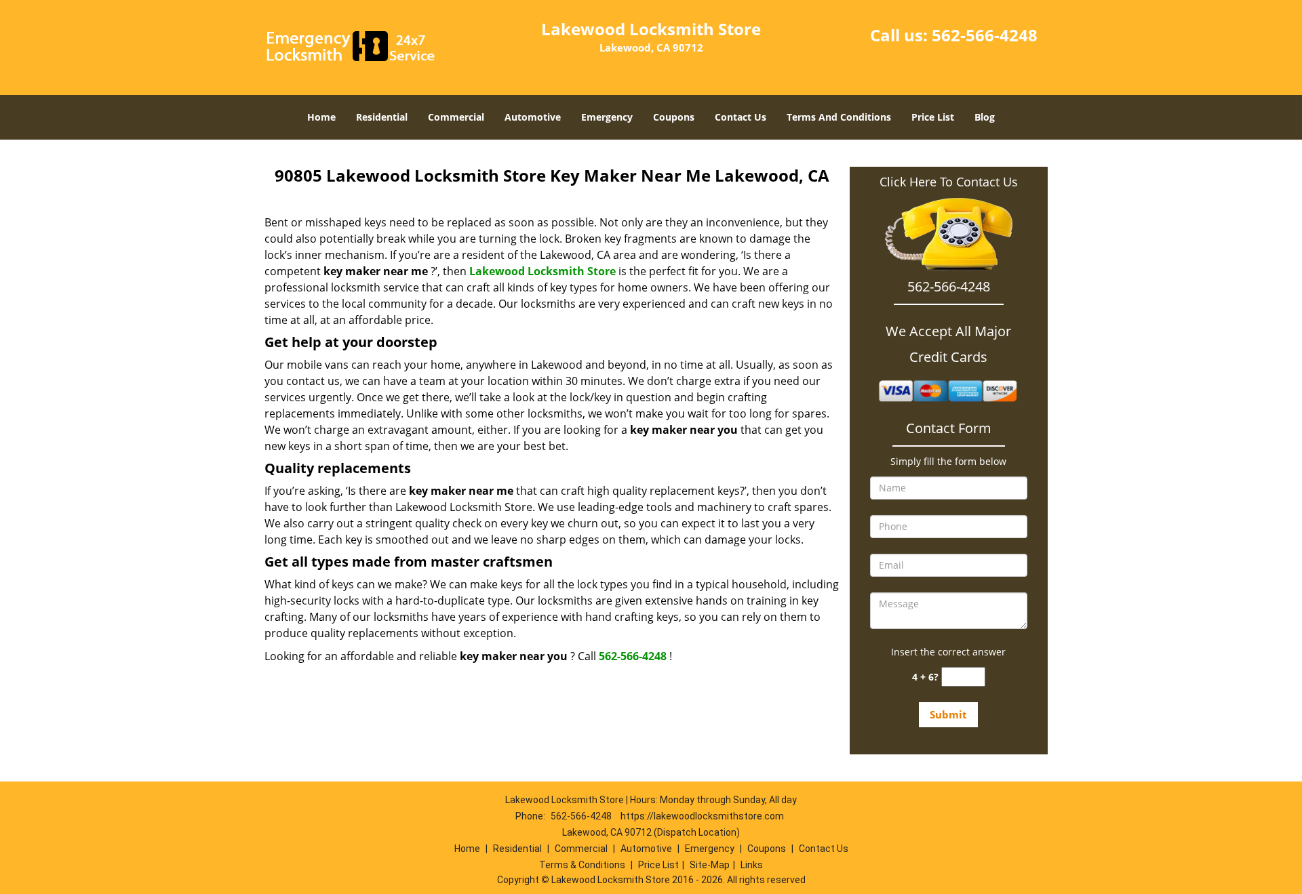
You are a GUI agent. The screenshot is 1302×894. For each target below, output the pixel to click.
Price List (932, 116)
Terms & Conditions (582, 864)
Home (321, 116)
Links (752, 864)
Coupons (673, 116)
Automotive (533, 116)
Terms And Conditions (839, 116)
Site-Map (710, 864)
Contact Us (740, 116)
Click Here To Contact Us (949, 182)
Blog (984, 116)
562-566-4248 (985, 35)
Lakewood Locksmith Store (542, 271)
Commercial (456, 116)
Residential (382, 116)
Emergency (607, 116)
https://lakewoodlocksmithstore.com (702, 816)
